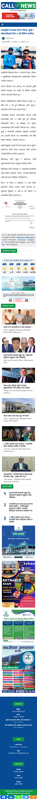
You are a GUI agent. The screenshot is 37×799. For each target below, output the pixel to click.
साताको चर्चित (7, 486)
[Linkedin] (11, 797)
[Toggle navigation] (2, 25)
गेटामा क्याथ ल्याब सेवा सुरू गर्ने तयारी (16, 416)
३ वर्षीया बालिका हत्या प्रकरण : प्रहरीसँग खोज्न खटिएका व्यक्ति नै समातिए (20, 519)
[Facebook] (3, 797)
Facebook (21, 240)
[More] (33, 797)
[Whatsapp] (18, 797)
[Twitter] (26, 797)
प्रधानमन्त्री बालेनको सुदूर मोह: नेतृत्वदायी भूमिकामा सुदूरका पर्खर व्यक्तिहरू (20, 495)
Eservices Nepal (24, 793)
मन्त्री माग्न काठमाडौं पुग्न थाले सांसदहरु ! (18, 327)
